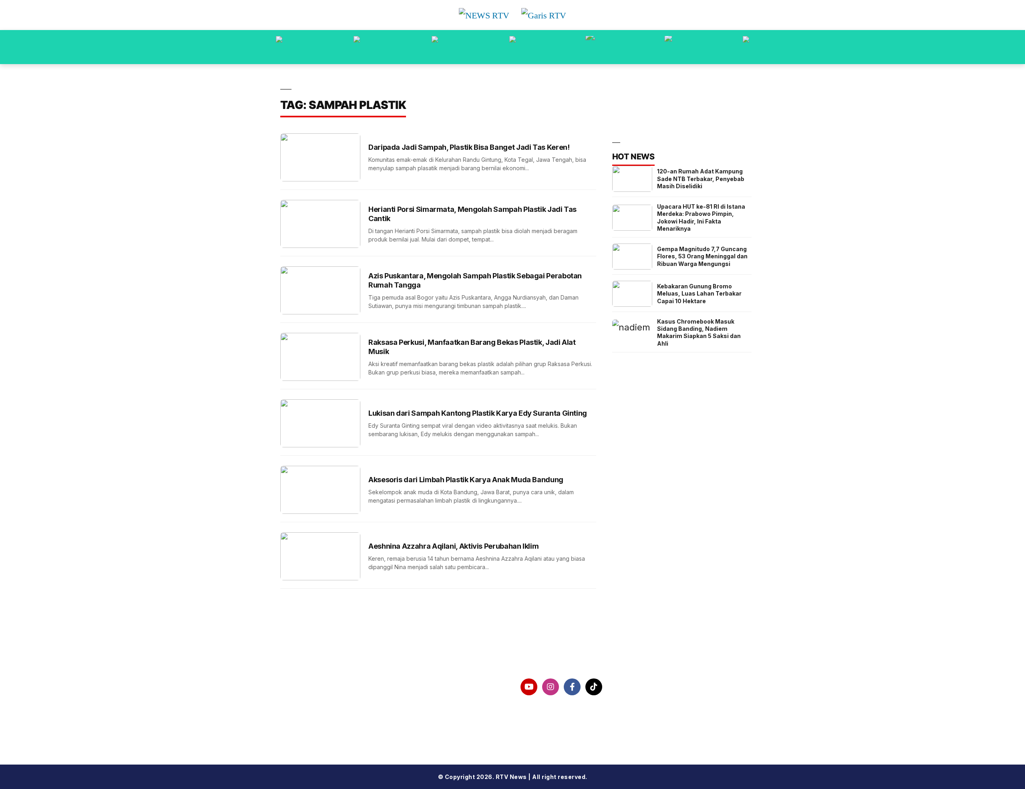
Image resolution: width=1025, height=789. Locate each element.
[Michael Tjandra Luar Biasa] (435, 47)
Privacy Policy (316, 708)
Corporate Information (331, 687)
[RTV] (746, 47)
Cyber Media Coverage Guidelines (351, 728)
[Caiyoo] (512, 47)
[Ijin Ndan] (357, 47)
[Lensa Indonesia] (279, 47)
